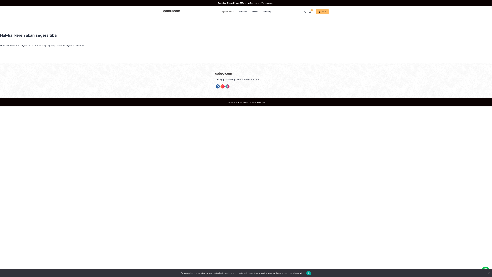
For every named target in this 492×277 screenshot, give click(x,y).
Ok (309, 273)
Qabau (245, 102)
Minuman (242, 11)
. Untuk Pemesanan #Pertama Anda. (246, 3)
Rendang (267, 11)
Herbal (255, 11)
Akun (324, 12)
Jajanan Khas (227, 11)
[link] (218, 86)
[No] (489, 273)
